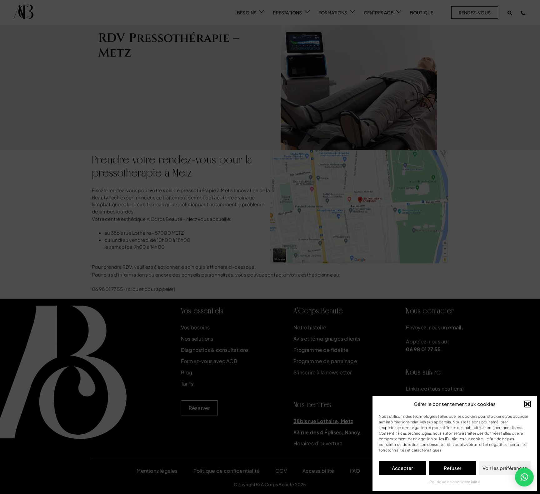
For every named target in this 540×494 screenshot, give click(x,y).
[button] (527, 404)
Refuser (452, 468)
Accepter (402, 468)
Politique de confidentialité (454, 482)
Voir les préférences (504, 468)
